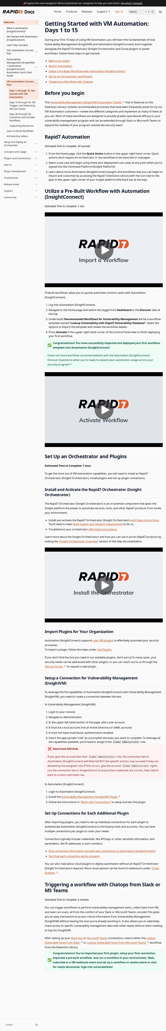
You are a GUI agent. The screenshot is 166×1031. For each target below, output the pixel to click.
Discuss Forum (54, 666)
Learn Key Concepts (17, 45)
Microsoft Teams (97, 938)
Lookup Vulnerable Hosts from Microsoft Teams (116, 942)
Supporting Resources (21, 125)
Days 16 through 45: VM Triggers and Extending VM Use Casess (22, 105)
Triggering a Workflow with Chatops (71, 81)
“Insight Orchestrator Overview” (79, 541)
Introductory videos (17, 136)
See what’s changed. (132, 3)
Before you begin (59, 61)
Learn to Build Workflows (20, 130)
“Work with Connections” (95, 802)
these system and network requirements (98, 524)
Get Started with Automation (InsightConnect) (22, 38)
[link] (22, 52)
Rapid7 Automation (60, 66)
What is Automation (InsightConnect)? (17, 30)
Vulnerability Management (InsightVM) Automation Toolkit (86, 102)
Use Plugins (104, 649)
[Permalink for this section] (80, 30)
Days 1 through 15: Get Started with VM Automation (22, 94)
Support (102, 11)
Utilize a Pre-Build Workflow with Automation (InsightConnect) (87, 71)
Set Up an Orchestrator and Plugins (70, 76)
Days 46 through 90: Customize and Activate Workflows (22, 117)
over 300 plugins (103, 640)
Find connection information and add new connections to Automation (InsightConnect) (102, 851)
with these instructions (145, 520)
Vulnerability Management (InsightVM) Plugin (89, 797)
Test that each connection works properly (74, 856)
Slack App (77, 938)
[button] (21, 22)
